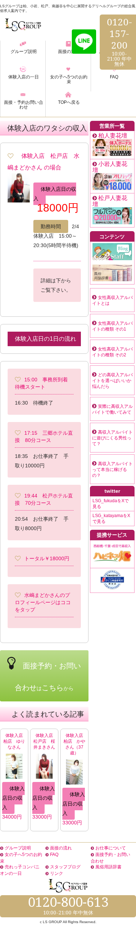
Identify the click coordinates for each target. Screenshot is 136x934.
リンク (56, 873)
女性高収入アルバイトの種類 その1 (112, 326)
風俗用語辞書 (108, 866)
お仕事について (110, 848)
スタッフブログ (65, 866)
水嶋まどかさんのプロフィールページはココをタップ (43, 602)
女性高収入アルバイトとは (112, 300)
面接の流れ (61, 848)
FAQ (54, 854)
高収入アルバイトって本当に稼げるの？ (112, 469)
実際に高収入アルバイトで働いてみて (112, 409)
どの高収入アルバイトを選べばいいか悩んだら (112, 380)
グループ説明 (18, 848)
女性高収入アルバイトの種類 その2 (112, 352)
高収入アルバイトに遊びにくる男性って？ (112, 438)
